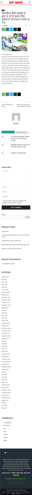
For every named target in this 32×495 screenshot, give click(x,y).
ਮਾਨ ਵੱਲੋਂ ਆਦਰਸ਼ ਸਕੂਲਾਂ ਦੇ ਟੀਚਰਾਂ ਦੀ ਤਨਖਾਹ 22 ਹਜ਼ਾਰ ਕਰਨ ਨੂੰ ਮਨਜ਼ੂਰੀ (20, 138)
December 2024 (6, 328)
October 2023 (5, 364)
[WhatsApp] (3, 29)
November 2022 (6, 392)
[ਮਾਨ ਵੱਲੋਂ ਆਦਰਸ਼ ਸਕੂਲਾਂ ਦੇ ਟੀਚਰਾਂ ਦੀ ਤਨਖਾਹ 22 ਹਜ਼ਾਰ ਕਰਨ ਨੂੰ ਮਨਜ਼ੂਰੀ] (6, 139)
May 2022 (4, 408)
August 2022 (5, 400)
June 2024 (4, 343)
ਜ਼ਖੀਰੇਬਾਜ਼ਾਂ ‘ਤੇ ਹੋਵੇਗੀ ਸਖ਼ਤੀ (18, 153)
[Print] (15, 29)
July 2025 (4, 310)
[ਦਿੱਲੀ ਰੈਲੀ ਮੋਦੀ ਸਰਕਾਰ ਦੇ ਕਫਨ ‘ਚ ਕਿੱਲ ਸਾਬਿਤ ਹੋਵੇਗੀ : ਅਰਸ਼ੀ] (6, 146)
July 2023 (4, 372)
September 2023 (6, 367)
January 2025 (5, 325)
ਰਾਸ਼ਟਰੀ (5, 437)
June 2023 (4, 374)
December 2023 (6, 359)
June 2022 (4, 405)
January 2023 (5, 387)
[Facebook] (7, 29)
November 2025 (6, 300)
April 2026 (4, 287)
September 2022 (6, 397)
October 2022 (5, 395)
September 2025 (6, 305)
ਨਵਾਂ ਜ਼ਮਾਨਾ (5, 25)
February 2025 (6, 323)
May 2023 (4, 377)
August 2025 (5, 307)
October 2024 (5, 333)
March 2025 (5, 320)
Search (3, 214)
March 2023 (5, 382)
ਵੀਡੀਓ (5, 440)
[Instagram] (13, 483)
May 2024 (4, 346)
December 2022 (6, 390)
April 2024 (4, 349)
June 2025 (4, 313)
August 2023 (5, 369)
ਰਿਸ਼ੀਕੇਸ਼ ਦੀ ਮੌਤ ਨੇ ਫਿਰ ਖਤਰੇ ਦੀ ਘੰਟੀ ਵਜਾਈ (11, 248)
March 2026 (5, 289)
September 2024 (6, 336)
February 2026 (6, 292)
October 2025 (5, 302)
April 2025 (4, 318)
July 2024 (4, 341)
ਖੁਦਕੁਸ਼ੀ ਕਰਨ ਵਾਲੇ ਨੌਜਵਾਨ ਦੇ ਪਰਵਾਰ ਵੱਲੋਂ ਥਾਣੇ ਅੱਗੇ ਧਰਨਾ (23, 105)
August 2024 (5, 338)
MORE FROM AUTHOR (21, 132)
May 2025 (4, 315)
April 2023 (4, 379)
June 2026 (4, 282)
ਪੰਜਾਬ (8, 7)
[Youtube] (22, 483)
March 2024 (5, 351)
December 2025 (6, 297)
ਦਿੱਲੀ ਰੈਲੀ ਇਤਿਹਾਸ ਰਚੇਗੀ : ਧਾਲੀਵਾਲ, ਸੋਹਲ (11, 241)
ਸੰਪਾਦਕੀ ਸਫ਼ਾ (7, 425)
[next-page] (5, 161)
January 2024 (5, 356)
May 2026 (4, 284)
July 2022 (4, 403)
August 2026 (5, 277)
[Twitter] (11, 29)
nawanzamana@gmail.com (19, 478)
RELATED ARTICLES (8, 132)
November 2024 (6, 331)
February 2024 (6, 354)
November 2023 (6, 361)
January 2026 (5, 295)
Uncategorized (8, 422)
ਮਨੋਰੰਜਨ (5, 434)
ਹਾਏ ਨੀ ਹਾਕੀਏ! (5, 231)
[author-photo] (16, 121)
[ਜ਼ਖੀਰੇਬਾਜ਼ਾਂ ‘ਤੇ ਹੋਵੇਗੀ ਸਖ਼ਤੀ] (6, 155)
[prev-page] (3, 161)
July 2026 (4, 279)
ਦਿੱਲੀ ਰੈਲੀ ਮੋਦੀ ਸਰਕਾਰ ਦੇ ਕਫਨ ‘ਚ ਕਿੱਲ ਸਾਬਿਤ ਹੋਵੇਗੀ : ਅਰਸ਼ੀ (15, 244)
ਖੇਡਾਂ (4, 428)
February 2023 (6, 385)
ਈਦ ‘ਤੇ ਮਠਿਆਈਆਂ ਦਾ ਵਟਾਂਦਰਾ (7, 105)
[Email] (19, 29)
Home (3, 7)
